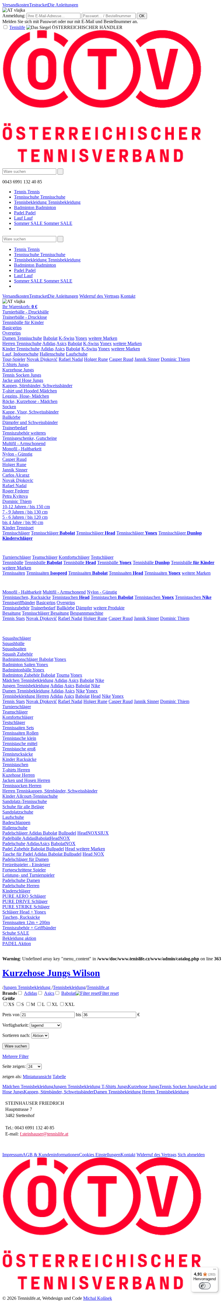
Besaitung (11, 613)
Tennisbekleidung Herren (25, 696)
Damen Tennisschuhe (22, 338)
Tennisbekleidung (69, 987)
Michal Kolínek (97, 1298)
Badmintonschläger (20, 659)
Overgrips (11, 332)
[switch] (205, 1285)
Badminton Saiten (19, 664)
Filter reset (109, 993)
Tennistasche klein (19, 738)
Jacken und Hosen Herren (26, 780)
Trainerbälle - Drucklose (24, 317)
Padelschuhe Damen (21, 880)
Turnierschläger (16, 557)
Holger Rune (96, 359)
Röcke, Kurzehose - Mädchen (29, 401)
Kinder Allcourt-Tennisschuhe (30, 796)
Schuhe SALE (15, 932)
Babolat (50, 338)
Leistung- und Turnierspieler (28, 875)
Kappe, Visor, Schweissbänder (30, 411)
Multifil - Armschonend (24, 443)
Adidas (48, 343)
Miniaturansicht (37, 1076)
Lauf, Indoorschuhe (20, 353)
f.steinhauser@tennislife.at (44, 1133)
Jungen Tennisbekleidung (25, 685)
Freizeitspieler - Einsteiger (26, 864)
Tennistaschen (71, 597)
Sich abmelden (191, 1154)
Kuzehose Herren (18, 775)
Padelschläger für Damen (25, 859)
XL (55, 1004)
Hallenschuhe (52, 353)
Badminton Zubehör (21, 675)
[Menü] (214, 1270)
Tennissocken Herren (21, 785)
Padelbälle (12, 838)
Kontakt (127, 296)
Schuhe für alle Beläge (23, 806)
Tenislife (17, 27)
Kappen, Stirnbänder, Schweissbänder (37, 385)
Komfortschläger (74, 557)
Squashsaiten (14, 648)
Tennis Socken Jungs (21, 375)
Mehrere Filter (15, 1056)
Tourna (62, 675)
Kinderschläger (16, 890)
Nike (99, 680)
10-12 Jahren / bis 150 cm (26, 506)
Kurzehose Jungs (18, 369)
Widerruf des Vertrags (99, 296)
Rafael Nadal (71, 359)
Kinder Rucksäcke (19, 759)
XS (11, 1004)
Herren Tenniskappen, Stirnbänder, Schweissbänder (49, 790)
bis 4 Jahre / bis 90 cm (22, 522)
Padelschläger (15, 832)
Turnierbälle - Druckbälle (25, 311)
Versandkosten (15, 4)
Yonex (81, 338)
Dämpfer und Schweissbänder (30, 422)
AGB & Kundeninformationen (50, 1154)
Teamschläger (44, 557)
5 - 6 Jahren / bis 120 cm (25, 517)
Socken (9, 406)
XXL (70, 1004)
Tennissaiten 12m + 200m (26, 922)
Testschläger (102, 557)
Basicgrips (12, 327)
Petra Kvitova (15, 496)
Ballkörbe (11, 417)
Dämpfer (84, 607)
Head (96, 696)
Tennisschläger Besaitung (45, 613)
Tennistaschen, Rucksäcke (26, 597)
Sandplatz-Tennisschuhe (24, 801)
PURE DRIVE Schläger (25, 901)
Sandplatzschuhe (17, 811)
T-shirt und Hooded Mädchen (29, 390)
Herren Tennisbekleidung (165, 1091)
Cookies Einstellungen (99, 1154)
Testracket (38, 4)
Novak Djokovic (17, 480)
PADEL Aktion (16, 943)
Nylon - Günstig (17, 453)
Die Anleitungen (63, 4)
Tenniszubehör (15, 607)
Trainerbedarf (14, 427)
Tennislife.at (98, 987)
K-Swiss (66, 338)
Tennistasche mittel (19, 743)
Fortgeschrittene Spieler (24, 869)
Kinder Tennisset (18, 527)
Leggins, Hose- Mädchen (25, 396)
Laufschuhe (77, 353)
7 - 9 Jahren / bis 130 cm (25, 511)
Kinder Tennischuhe (21, 348)
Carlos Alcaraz (15, 475)
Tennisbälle (12, 562)
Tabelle (59, 1076)
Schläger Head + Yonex (24, 911)
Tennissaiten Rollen (20, 732)
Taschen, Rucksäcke (21, 917)
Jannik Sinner (147, 359)
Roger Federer (15, 490)
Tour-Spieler (13, 359)
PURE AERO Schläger (24, 896)
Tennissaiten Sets (18, 727)
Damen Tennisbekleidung (26, 690)
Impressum (12, 1154)
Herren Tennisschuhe (21, 343)
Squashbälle (13, 643)
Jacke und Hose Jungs (22, 380)
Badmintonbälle (17, 669)
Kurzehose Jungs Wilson (51, 973)
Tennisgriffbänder (18, 602)
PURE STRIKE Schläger (26, 906)
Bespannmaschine (86, 613)
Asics (61, 343)
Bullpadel (67, 832)
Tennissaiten (13, 573)
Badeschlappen (16, 822)
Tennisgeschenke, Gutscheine (29, 438)
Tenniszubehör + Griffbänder (29, 927)
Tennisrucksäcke (17, 754)
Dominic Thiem (175, 359)
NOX (92, 832)
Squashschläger (16, 638)
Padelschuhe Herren (20, 885)
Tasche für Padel (18, 854)
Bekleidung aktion (19, 938)
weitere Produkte (109, 607)
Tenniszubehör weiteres (24, 432)
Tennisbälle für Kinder (23, 322)
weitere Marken (102, 338)
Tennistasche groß (19, 748)
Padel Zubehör (16, 848)
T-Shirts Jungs (15, 364)
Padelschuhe (13, 843)
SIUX (103, 832)
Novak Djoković (42, 359)
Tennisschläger (16, 532)
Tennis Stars (13, 618)
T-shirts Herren (16, 769)
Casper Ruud (121, 359)
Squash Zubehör (17, 654)
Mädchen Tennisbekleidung (27, 680)
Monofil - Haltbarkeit (21, 448)
